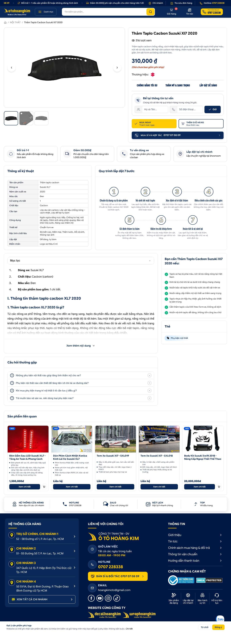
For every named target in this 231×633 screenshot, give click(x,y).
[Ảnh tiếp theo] (117, 68)
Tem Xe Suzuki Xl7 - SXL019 (113, 455)
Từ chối (204, 627)
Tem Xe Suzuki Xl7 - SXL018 (157, 455)
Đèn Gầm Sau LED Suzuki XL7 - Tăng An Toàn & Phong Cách (27, 457)
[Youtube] (99, 598)
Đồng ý (218, 627)
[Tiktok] (116, 598)
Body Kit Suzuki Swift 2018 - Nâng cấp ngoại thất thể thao (202, 457)
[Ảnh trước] (11, 68)
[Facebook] (91, 598)
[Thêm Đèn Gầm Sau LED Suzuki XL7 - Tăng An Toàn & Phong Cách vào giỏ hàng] (44, 486)
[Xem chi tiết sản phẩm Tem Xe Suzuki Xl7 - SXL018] (159, 439)
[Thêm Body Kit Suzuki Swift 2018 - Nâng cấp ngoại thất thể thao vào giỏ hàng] (219, 486)
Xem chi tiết (25, 486)
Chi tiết (129, 628)
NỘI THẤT (15, 22)
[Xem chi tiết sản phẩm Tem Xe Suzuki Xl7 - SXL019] (115, 439)
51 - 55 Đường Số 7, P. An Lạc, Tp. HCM (39, 553)
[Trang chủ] (5, 22)
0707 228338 (110, 567)
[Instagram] (108, 598)
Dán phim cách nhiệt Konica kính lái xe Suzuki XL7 (70, 457)
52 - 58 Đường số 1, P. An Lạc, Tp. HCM (40, 539)
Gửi (215, 109)
